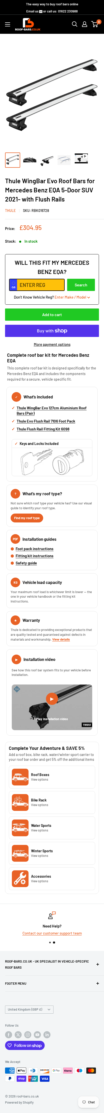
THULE (10, 210)
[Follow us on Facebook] (8, 1034)
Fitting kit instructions (35, 555)
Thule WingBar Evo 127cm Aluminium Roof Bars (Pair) (52, 411)
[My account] (84, 24)
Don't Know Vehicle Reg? (50, 297)
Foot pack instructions (35, 548)
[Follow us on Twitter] (18, 1034)
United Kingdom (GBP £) (25, 1009)
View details (61, 639)
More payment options (52, 344)
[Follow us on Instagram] (27, 1034)
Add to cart (52, 314)
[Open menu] (7, 24)
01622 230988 (68, 11)
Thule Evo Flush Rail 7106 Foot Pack (46, 421)
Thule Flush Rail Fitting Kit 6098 (43, 429)
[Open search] (74, 24)
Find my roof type (27, 518)
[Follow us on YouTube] (37, 1034)
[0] (95, 24)
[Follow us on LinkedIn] (46, 1034)
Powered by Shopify (19, 1102)
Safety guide (26, 563)
